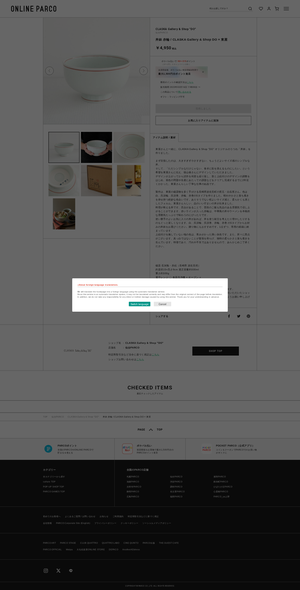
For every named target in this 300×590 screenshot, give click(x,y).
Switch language (140, 304)
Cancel (162, 304)
